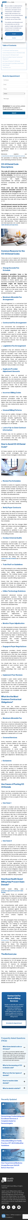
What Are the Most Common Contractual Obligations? (12, 58)
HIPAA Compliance (16, 1215)
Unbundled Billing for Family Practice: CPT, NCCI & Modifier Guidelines (12, 1143)
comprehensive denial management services (13, 156)
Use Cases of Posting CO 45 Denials (11, 61)
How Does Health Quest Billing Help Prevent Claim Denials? (13, 64)
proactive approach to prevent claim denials (12, 891)
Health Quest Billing (11, 1186)
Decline (14, 38)
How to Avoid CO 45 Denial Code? (10, 55)
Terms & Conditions (7, 1217)
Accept (14, 33)
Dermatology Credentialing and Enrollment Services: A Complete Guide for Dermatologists (12, 1119)
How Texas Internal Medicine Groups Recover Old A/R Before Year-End (11, 1165)
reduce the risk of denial (8, 558)
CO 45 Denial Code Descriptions (10, 50)
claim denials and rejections (9, 225)
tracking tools (5, 940)
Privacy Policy (5, 1215)
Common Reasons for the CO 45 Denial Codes (13, 52)
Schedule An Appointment (14, 1023)
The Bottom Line (6, 67)
